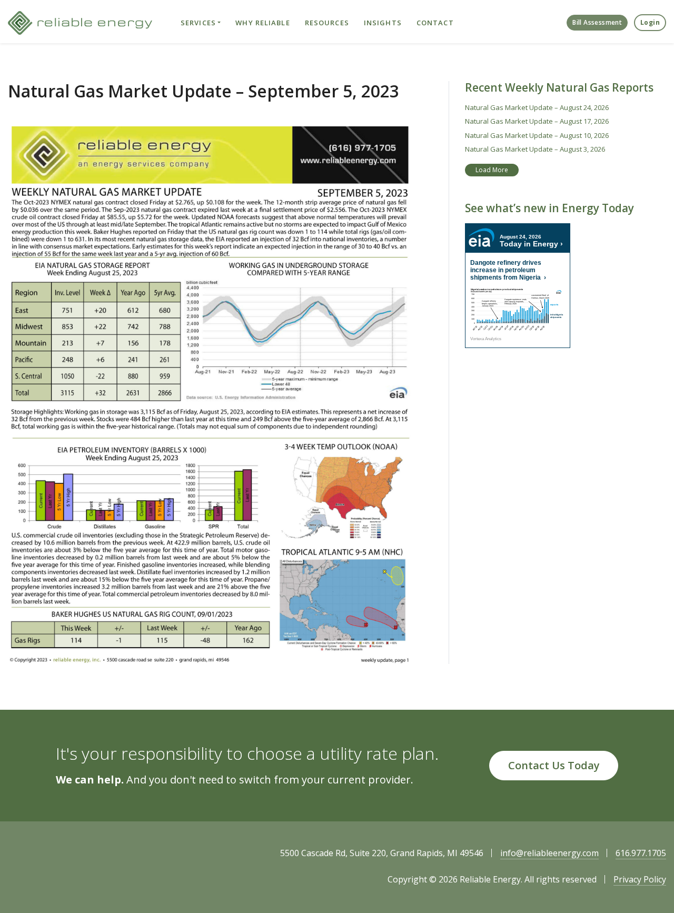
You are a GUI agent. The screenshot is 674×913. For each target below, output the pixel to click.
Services (198, 22)
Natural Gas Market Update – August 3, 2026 (535, 149)
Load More (491, 169)
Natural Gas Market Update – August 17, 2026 (537, 121)
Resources (327, 22)
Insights (383, 22)
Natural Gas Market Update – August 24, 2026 (537, 107)
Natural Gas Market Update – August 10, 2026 (537, 135)
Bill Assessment (597, 22)
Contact (435, 22)
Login (650, 22)
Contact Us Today (554, 765)
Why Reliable (262, 22)
